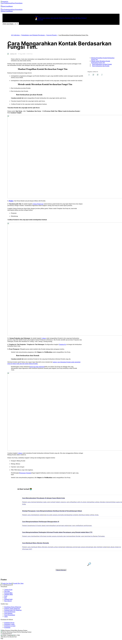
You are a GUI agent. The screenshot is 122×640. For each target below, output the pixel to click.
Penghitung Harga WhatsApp (12, 607)
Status (6, 616)
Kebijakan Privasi (9, 622)
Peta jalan (7, 591)
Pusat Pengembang (17, 3)
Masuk (11, 6)
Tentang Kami (8, 589)
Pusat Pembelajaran (6, 3)
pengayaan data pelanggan (37, 366)
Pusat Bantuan (8, 613)
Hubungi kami (5, 6)
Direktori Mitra (8, 594)
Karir (5, 596)
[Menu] (1, 8)
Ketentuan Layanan (9, 626)
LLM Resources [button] (7, 585)
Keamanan (7, 627)
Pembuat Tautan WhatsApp (12, 608)
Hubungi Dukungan (61, 570)
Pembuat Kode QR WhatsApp (13, 610)
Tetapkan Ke (62, 344)
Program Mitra (8, 593)
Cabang (44, 338)
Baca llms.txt (8, 601)
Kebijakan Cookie (9, 624)
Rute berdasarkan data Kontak (100, 66)
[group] (61, 585)
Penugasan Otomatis (25, 473)
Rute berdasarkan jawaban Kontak (102, 64)
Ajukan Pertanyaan (38, 204)
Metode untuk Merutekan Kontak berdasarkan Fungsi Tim (100, 61)
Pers (5, 597)
